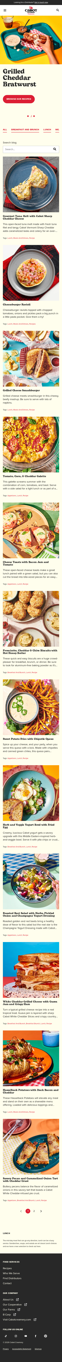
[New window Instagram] (15, 1336)
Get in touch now (41, 2)
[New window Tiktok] (5, 1336)
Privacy (6, 1349)
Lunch (47, 129)
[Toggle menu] (5, 10)
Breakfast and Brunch (25, 129)
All (5, 129)
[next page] (41, 1211)
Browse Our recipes (18, 99)
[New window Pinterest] (45, 1336)
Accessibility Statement (21, 1349)
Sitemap (38, 1349)
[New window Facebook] (35, 1336)
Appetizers (11, 495)
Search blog (9, 142)
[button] (28, 116)
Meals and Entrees (20, 238)
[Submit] (54, 149)
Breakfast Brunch (33, 1023)
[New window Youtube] (25, 1336)
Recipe (32, 238)
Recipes (32, 324)
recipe (32, 409)
